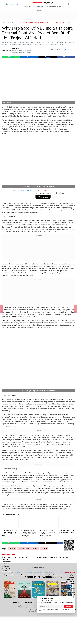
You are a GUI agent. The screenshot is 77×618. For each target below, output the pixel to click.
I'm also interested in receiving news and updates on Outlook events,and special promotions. (57, 610)
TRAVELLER (39, 6)
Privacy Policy (62, 501)
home (4, 22)
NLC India (44, 447)
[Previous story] (1, 309)
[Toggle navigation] (68, 4)
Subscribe (68, 606)
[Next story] (75, 309)
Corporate (12, 22)
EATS (46, 6)
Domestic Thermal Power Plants (28, 447)
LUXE (59, 6)
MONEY (31, 6)
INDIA (26, 6)
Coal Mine (12, 447)
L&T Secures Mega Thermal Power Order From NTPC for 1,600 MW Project (28, 422)
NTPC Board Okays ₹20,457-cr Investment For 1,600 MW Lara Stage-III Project (47, 431)
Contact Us (28, 501)
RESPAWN (52, 6)
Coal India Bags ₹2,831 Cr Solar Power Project (66, 425)
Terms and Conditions (44, 501)
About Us (16, 501)
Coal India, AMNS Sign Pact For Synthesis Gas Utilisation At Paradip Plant (9, 429)
